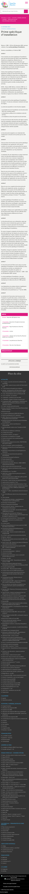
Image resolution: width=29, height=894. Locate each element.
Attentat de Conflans (7, 553)
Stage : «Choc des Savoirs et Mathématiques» (12, 790)
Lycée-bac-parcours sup (7, 850)
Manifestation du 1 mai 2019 (9, 471)
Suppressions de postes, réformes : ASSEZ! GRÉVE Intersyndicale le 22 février (14, 463)
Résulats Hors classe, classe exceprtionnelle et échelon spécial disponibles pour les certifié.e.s (14, 603)
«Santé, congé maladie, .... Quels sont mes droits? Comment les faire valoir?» (13, 787)
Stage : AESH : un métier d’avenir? (10, 764)
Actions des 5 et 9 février (8, 461)
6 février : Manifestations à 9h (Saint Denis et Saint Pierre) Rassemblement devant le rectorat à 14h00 (14, 391)
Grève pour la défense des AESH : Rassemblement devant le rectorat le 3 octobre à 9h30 (13, 633)
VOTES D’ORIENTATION (8, 836)
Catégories (4, 869)
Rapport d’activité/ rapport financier (10, 834)
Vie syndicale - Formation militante (10, 803)
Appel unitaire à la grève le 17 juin (10, 482)
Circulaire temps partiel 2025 (8, 679)
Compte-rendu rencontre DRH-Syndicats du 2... (13, 570)
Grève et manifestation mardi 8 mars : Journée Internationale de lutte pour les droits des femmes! (14, 598)
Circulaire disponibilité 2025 (8, 681)
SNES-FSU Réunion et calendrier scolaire (11, 669)
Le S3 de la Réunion (6, 838)
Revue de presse (6, 739)
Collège (4, 846)
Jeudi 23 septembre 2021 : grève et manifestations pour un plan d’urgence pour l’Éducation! (14, 581)
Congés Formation (6, 706)
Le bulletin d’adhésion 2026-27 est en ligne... (12, 747)
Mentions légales (6, 664)
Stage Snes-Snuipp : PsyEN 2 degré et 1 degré (13, 816)
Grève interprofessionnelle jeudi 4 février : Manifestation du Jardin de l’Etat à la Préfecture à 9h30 (15, 564)
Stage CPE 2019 (6, 757)
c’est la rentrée (5, 497)
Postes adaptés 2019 (7, 459)
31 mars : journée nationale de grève (10, 406)
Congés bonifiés (6, 728)
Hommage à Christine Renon (9, 502)
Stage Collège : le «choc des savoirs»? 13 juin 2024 (14, 784)
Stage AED (4, 818)
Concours (4, 726)
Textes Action (5, 692)
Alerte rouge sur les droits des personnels (11, 466)
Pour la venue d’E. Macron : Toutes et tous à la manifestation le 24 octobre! (12, 507)
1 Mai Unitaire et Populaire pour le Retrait (12, 388)
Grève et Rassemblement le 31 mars (10, 686)
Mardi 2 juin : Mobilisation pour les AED (11, 690)
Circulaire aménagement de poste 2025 (11, 683)
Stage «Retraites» (6, 766)
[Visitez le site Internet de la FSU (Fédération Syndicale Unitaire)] (14, 879)
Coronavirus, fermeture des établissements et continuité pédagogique (12, 529)
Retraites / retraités (6, 730)
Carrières (4, 720)
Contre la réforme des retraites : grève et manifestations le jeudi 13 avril (11, 621)
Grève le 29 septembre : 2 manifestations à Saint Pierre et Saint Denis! (15, 607)
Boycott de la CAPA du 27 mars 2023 (10, 618)
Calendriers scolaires (7, 700)
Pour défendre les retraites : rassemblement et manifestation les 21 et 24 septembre (13, 500)
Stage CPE (4, 812)
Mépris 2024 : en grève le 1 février (10, 646)
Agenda (4, 698)
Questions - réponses (7, 738)
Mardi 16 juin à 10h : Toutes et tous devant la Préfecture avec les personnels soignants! (15, 543)
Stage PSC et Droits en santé (8, 799)
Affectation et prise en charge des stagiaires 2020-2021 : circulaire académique (14, 546)
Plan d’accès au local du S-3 (8, 827)
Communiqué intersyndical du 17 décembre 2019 (13, 518)
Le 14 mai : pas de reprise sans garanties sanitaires (14, 535)
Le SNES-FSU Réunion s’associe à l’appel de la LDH (14, 596)
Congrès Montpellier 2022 (8, 840)
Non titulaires (5, 724)
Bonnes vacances (6, 411)
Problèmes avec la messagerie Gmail (10, 630)
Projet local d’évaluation (7, 610)
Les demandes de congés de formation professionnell (14, 718)
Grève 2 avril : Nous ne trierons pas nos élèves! (13, 657)
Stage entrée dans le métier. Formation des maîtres (14, 808)
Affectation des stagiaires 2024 (9, 708)
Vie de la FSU (5, 831)
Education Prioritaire (7, 851)
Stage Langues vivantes (7, 759)
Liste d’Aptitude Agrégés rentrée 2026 (11, 685)
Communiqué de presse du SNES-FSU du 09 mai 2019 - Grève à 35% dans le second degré (14, 477)
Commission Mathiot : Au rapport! (10, 434)
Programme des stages (7, 806)
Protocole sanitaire (6, 549)
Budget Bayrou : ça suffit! (8, 673)
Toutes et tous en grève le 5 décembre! (11, 667)
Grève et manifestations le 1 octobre (11, 662)
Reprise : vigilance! (6, 537)
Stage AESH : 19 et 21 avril (8, 777)
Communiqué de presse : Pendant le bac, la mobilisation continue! (12, 578)
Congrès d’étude (6, 820)
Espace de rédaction (15, 880)
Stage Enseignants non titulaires (9, 801)
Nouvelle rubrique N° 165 (8, 749)
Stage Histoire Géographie (8, 761)
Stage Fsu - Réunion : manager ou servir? (11, 814)
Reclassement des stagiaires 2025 (10, 717)
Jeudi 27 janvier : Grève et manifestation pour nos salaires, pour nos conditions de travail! (13, 593)
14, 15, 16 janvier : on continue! (9, 395)
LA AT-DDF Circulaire (7, 736)
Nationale (4, 859)
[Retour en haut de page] (25, 890)
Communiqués (5, 741)
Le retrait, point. (6, 523)
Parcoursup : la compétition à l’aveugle (11, 436)
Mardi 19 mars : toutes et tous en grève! (11, 655)
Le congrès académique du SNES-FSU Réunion (13, 413)
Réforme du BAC (6, 440)
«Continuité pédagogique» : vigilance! (11, 551)
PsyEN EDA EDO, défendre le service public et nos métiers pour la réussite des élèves (13, 796)
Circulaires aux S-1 (6, 861)
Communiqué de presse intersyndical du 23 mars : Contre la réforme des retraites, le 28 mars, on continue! (13, 574)
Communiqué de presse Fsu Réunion (10, 457)
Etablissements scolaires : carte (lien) (10, 848)
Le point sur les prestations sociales (10, 364)
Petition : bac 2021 (6, 558)
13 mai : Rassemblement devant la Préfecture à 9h (13, 394)
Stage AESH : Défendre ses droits (10, 794)
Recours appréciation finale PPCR (10, 504)
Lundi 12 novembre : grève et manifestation (12, 445)
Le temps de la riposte (7, 432)
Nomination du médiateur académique (11, 431)
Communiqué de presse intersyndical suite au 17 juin (14, 484)
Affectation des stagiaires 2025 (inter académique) (14, 711)
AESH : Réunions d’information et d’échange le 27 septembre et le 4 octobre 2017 (13, 418)
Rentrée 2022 (5, 601)
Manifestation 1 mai (7, 688)
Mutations (4, 722)
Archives (4, 871)
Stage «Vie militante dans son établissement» (12, 772)
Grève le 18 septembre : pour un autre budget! (13, 677)
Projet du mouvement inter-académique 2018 (12, 438)
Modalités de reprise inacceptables (10, 644)
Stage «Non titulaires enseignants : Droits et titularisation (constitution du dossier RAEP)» (12, 774)
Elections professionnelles (8, 832)
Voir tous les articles (14, 367)
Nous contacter (5, 829)
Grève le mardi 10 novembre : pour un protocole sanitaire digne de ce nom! (13, 555)
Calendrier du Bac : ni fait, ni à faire (10, 635)
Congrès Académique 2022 (8, 567)
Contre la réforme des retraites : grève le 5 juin (13, 671)
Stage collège (5, 810)
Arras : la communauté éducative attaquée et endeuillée (15, 642)
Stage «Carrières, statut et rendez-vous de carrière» (14, 755)
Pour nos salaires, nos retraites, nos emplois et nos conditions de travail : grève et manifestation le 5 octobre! (14, 586)
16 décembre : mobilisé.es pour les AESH (11, 397)
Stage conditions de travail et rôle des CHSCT (12, 763)
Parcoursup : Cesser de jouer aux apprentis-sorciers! (14, 480)
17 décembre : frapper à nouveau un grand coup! (13, 399)
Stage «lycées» (5, 805)
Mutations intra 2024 (7, 710)
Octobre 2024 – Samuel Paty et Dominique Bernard (14, 666)
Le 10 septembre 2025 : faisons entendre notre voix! (14, 675)
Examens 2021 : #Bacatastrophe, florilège (11, 569)
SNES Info (4, 857)
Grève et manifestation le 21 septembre (11, 415)
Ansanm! (4, 863)
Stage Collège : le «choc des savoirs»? (11, 783)
